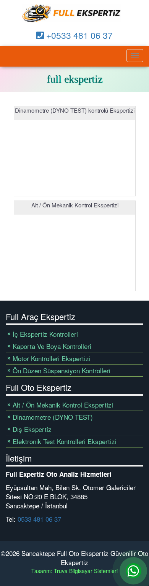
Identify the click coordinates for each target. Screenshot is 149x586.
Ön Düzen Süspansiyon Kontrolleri (61, 370)
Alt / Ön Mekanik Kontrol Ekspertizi (63, 404)
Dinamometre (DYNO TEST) (53, 417)
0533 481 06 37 (39, 519)
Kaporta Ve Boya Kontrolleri (52, 346)
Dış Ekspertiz (32, 429)
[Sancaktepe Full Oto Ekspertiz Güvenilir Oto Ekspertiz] (72, 13)
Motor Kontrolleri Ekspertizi (52, 358)
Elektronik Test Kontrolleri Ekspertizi (65, 441)
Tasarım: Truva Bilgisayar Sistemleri (74, 571)
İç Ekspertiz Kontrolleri (45, 334)
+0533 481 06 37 (78, 35)
